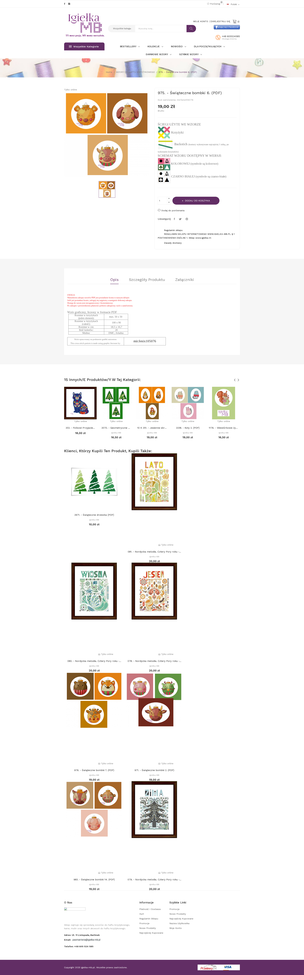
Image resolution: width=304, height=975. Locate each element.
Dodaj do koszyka (197, 200)
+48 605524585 (231, 36)
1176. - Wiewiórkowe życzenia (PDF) (223, 427)
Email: (68, 940)
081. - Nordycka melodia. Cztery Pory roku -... (154, 551)
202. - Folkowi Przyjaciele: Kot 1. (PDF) (80, 427)
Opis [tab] (114, 280)
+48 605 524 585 (83, 946)
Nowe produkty (147, 928)
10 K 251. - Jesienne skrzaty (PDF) (152, 427)
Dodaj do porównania (172, 210)
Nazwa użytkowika (179, 923)
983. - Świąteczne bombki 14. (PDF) (94, 879)
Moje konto (175, 928)
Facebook (64, 4)
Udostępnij (174, 219)
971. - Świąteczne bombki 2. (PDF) (154, 770)
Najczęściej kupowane (151, 933)
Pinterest (187, 219)
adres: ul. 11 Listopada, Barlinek (82, 935)
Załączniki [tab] (184, 280)
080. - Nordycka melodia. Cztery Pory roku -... (94, 661)
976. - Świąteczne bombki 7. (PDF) (94, 770)
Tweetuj (180, 219)
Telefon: (78, 946)
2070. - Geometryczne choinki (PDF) (116, 427)
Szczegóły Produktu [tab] (147, 280)
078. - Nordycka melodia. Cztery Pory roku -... (154, 661)
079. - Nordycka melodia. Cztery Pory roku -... (154, 879)
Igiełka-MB (116, 433)
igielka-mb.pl (88, 967)
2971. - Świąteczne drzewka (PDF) (94, 514)
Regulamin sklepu (148, 918)
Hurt (141, 914)
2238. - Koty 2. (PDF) (188, 427)
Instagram (69, 4)
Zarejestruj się (220, 21)
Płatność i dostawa (150, 909)
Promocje (144, 923)
